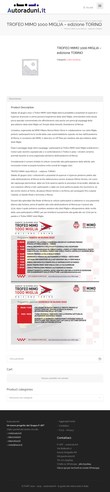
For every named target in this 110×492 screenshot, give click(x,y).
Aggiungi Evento (67, 421)
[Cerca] (100, 359)
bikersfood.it (14, 441)
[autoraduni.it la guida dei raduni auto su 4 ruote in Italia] (26, 8)
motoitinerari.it (15, 445)
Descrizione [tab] (15, 99)
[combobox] (55, 397)
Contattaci (64, 426)
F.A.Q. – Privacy (66, 430)
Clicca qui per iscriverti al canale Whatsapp (78, 468)
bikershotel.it (14, 437)
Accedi (89, 7)
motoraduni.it (14, 433)
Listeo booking (73, 59)
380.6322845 (85, 464)
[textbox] (55, 397)
